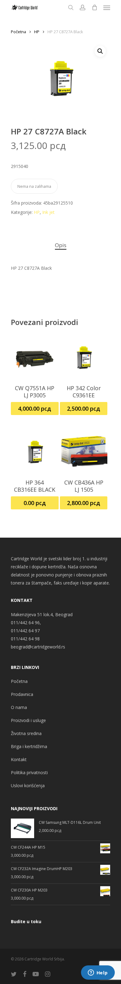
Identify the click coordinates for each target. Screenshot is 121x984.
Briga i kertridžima (29, 746)
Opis (60, 245)
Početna (18, 31)
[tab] (60, 245)
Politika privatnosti (29, 772)
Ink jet (48, 212)
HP (36, 31)
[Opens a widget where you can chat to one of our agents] (98, 973)
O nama (19, 707)
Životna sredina (26, 733)
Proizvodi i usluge (28, 720)
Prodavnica (22, 694)
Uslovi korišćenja (28, 785)
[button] (100, 51)
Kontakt (19, 759)
